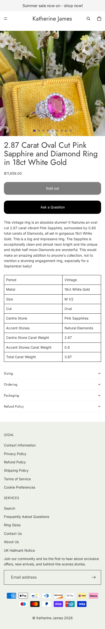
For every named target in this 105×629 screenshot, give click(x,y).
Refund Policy (14, 406)
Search (9, 508)
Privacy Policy (15, 454)
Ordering (10, 384)
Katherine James (49, 618)
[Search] (88, 18)
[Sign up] (94, 577)
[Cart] (99, 18)
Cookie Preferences (19, 487)
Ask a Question (53, 207)
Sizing (8, 373)
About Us (11, 542)
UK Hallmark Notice (19, 550)
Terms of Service (17, 479)
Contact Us (13, 533)
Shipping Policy (16, 470)
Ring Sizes (12, 525)
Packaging (11, 395)
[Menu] (5, 18)
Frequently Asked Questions (26, 517)
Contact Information (20, 445)
